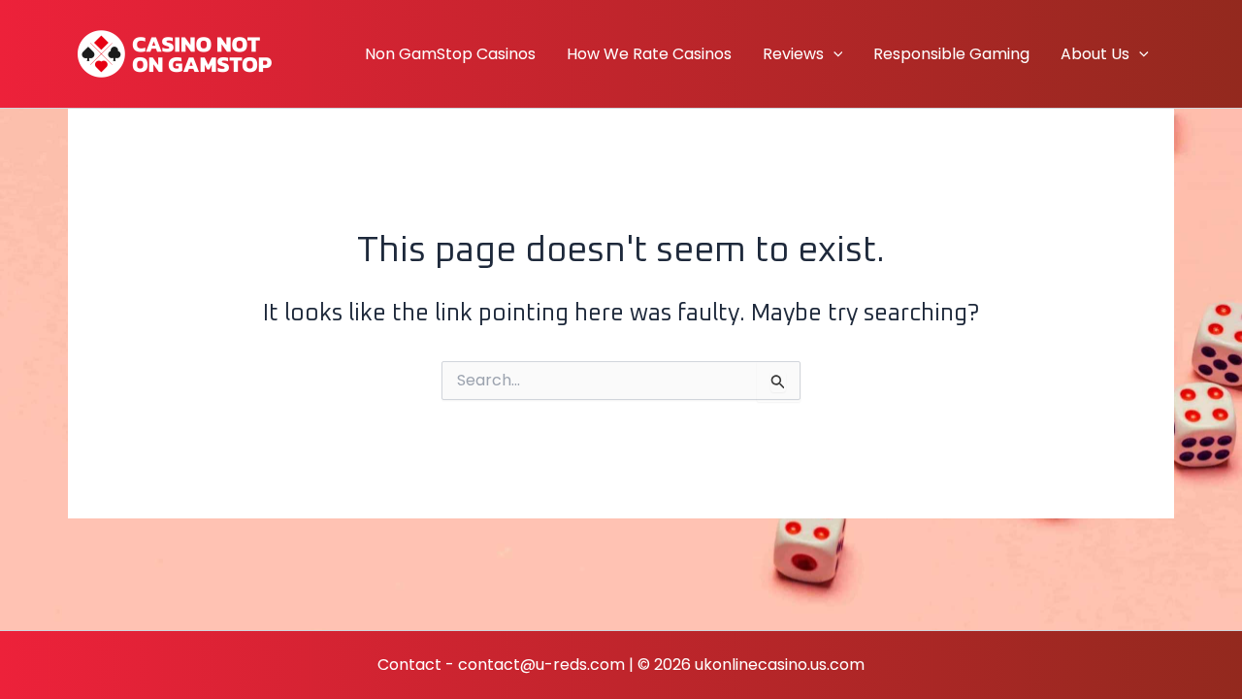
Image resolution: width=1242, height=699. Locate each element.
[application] (833, 54)
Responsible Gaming (951, 54)
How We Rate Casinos (649, 54)
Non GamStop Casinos (450, 54)
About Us (1095, 54)
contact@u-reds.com (541, 664)
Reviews (793, 54)
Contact (409, 664)
